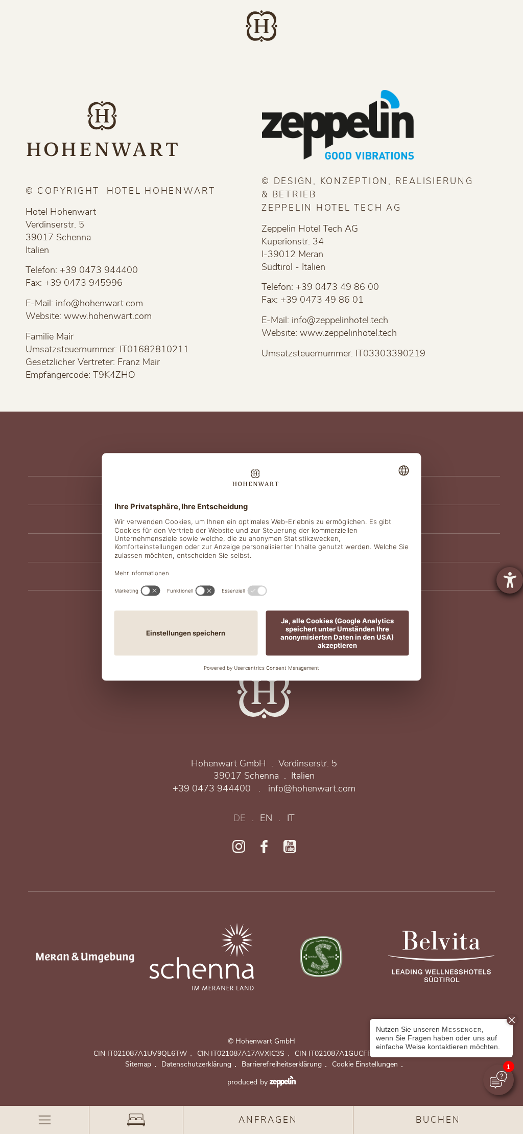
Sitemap (140, 1064)
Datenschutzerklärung (198, 1064)
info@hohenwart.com (99, 303)
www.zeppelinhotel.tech (348, 332)
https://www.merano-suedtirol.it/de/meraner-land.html (81, 956)
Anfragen (268, 1120)
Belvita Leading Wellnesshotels (441, 956)
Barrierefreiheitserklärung (284, 1064)
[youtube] (289, 846)
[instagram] (238, 846)
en (266, 818)
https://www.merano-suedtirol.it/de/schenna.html (201, 957)
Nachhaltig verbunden (321, 956)
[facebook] (264, 846)
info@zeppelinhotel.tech (340, 320)
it (291, 818)
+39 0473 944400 (212, 788)
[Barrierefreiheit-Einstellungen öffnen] (509, 580)
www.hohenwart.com (108, 316)
